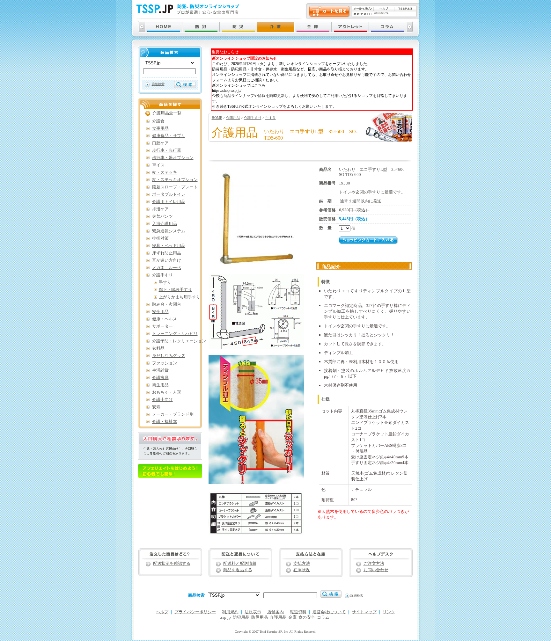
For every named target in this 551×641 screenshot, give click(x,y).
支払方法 (301, 563)
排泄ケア (160, 209)
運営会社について (329, 612)
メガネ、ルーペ (166, 268)
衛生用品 (160, 385)
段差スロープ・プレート (175, 187)
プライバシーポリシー (195, 612)
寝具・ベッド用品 (168, 246)
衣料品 (158, 348)
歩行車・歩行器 (166, 150)
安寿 (156, 407)
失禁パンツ (162, 216)
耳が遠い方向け (166, 260)
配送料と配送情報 (239, 563)
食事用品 (160, 128)
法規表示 (253, 612)
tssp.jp (225, 617)
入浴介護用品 (164, 224)
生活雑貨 (160, 370)
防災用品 (259, 617)
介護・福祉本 (164, 421)
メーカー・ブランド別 (173, 414)
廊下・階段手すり (175, 290)
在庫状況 (301, 570)
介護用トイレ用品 (168, 202)
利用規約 (230, 612)
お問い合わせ (376, 570)
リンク (389, 612)
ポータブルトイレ (168, 194)
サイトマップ (364, 612)
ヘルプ (162, 612)
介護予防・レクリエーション (179, 341)
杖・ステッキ (164, 172)
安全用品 (160, 312)
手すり (270, 118)
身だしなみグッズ (168, 355)
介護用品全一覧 (166, 113)
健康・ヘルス (164, 319)
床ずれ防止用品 (166, 253)
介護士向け (162, 399)
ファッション (164, 363)
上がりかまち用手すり (179, 297)
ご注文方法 (374, 563)
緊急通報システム (168, 231)
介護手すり (252, 118)
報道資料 (298, 612)
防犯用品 (241, 617)
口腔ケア (160, 143)
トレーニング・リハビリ (175, 333)
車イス (158, 165)
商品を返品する (237, 570)
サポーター (162, 326)
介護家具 (160, 377)
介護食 (158, 121)
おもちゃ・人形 (166, 392)
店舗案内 (275, 612)
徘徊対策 (160, 238)
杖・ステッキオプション (175, 180)
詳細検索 (158, 84)
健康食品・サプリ (168, 136)
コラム (323, 617)
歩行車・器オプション (173, 158)
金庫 (292, 617)
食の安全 (306, 617)
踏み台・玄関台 (166, 304)
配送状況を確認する (171, 563)
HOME (217, 118)
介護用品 (233, 118)
